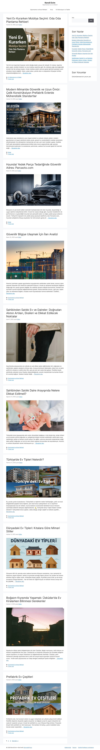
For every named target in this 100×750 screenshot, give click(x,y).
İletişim (74, 747)
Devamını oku (27, 73)
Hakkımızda (68, 747)
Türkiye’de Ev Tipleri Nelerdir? (25, 459)
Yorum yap (11, 79)
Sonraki (15, 741)
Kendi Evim (50, 3)
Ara (73, 17)
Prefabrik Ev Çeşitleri (19, 676)
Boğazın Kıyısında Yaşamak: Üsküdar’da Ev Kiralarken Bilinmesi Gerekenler (33, 599)
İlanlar (9, 152)
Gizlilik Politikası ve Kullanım (86, 747)
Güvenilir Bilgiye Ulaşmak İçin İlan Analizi (32, 234)
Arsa (51, 9)
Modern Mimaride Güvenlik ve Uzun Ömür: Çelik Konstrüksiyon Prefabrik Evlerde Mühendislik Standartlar (33, 93)
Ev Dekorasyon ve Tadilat (63, 9)
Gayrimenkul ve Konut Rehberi (38, 9)
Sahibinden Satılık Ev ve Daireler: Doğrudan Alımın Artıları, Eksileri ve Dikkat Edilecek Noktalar (33, 313)
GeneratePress (28, 747)
